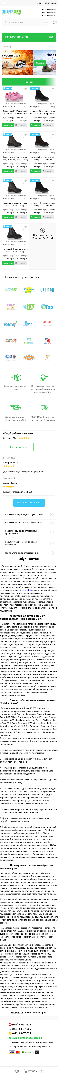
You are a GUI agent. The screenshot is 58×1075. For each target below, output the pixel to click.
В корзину (8, 125)
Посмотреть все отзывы (29, 502)
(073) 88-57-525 (21, 1033)
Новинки (29, 82)
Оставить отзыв (18, 447)
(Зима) (51, 114)
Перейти (9, 63)
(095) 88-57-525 (21, 1024)
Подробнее (20, 125)
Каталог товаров (16, 37)
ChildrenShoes (26, 590)
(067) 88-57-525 (21, 1028)
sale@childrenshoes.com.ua (25, 1037)
